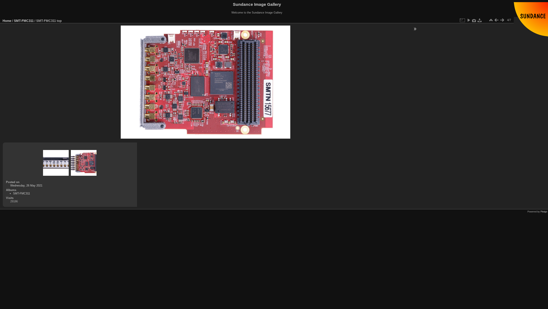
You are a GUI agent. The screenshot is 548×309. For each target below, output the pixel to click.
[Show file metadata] (474, 20)
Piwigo (544, 211)
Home (7, 21)
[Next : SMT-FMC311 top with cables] (502, 20)
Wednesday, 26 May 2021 (26, 185)
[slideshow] (468, 20)
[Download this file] (479, 20)
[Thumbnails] (491, 20)
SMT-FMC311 (24, 21)
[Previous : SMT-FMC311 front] (496, 20)
